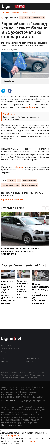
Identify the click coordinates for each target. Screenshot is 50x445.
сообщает (30, 107)
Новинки (15, 12)
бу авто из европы (29, 185)
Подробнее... (14, 435)
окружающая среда (10, 185)
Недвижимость (33, 358)
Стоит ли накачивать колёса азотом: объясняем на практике (23, 289)
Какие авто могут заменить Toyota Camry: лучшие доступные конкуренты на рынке (8, 292)
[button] (43, 208)
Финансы (30, 361)
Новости (5, 361)
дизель (11, 180)
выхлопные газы (29, 180)
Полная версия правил (11, 425)
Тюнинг (24, 12)
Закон (32, 12)
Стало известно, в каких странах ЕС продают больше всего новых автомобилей (20, 251)
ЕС (19, 180)
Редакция (38, 387)
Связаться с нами (9, 389)
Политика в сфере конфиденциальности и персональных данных (22, 395)
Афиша (4, 358)
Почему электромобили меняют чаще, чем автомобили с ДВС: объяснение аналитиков (40, 293)
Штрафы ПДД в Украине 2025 (32, 17)
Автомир (5, 12)
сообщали (18, 167)
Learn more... (31, 441)
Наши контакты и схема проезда (16, 387)
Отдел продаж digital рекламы (32, 400)
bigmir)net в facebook (12, 199)
